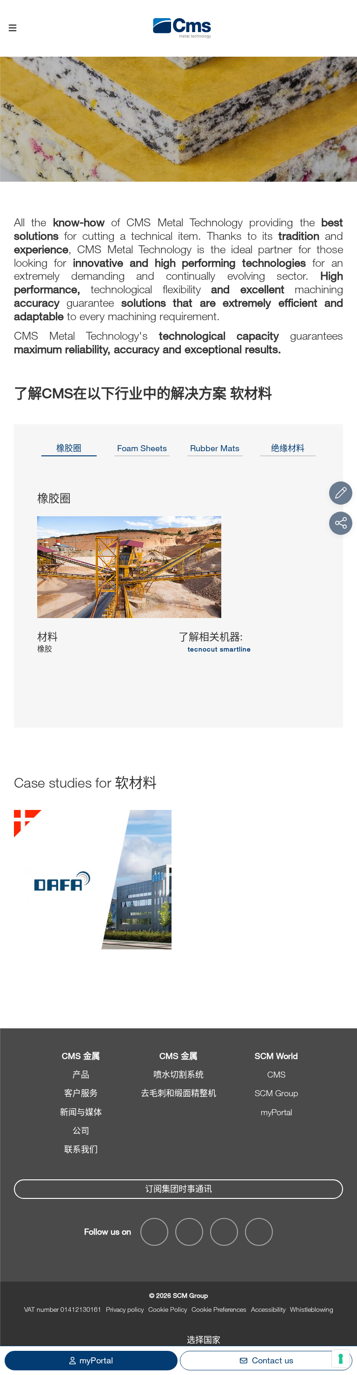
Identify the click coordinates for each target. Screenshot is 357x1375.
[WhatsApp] (224, 1232)
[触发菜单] (12, 28)
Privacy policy (125, 1309)
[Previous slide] (31, 590)
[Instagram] (259, 1232)
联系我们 (81, 1149)
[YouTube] (154, 1232)
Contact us (272, 1360)
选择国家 (203, 1340)
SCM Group (276, 1093)
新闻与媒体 (81, 1112)
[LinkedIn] (189, 1232)
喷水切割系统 (178, 1074)
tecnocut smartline (219, 649)
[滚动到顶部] (340, 1317)
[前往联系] (340, 493)
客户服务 (81, 1093)
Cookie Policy (167, 1309)
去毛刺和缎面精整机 (178, 1093)
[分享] (340, 523)
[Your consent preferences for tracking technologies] (341, 1359)
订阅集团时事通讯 (178, 1189)
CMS (276, 1074)
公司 (81, 1130)
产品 (81, 1074)
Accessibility (268, 1309)
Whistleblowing (311, 1309)
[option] (69, 451)
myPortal (276, 1112)
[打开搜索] (344, 28)
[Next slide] (325, 590)
